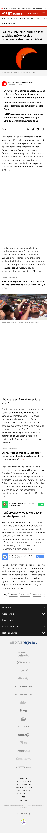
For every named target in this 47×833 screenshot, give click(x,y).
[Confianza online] (23, 824)
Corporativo (8, 613)
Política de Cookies (23, 791)
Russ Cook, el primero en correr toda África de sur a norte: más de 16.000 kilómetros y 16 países (23, 284)
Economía (35, 18)
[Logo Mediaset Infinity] (23, 654)
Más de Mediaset (10, 626)
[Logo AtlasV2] (23, 751)
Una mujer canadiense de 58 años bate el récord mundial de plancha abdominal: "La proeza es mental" (22, 456)
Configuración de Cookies (23, 788)
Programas (7, 620)
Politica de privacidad (23, 784)
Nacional (14, 18)
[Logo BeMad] (23, 719)
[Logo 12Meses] (23, 742)
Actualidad (13, 594)
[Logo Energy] (23, 711)
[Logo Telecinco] (23, 662)
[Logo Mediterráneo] (23, 767)
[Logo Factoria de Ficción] (23, 694)
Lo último (5, 18)
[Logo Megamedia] (24, 813)
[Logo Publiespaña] (23, 759)
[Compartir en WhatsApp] (28, 129)
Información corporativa (23, 781)
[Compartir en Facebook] (43, 129)
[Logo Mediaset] (23, 644)
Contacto (23, 800)
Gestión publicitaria (23, 794)
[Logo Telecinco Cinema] (23, 735)
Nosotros (6, 607)
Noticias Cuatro (9, 632)
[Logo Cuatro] (23, 670)
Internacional (24, 18)
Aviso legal (23, 778)
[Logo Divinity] (23, 678)
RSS (23, 797)
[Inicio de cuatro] (3, 13)
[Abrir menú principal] (43, 13)
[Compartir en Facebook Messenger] (38, 129)
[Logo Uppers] (23, 727)
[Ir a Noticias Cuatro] (15, 13)
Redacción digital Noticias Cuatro (20, 82)
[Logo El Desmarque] (23, 686)
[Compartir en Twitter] (33, 129)
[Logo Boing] (23, 703)
